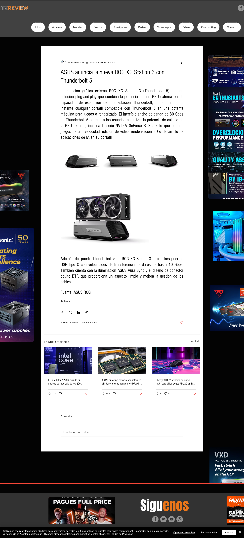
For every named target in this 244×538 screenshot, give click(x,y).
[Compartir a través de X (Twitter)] (70, 312)
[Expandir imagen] (81, 160)
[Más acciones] (181, 62)
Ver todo (195, 341)
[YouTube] (171, 519)
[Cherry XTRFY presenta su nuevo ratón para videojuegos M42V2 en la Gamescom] (176, 360)
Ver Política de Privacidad (119, 534)
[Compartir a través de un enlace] (86, 312)
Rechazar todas (209, 532)
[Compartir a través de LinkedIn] (78, 312)
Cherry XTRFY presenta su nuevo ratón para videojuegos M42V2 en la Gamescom (174, 381)
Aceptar (229, 532)
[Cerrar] (240, 532)
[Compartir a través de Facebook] (62, 312)
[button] (142, 27)
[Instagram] (179, 519)
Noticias (65, 300)
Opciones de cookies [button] (184, 532)
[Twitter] (163, 519)
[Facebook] (155, 519)
